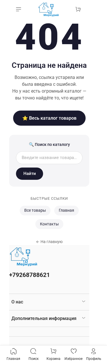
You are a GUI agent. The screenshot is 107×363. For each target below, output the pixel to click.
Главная (66, 210)
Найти (29, 173)
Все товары (35, 210)
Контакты (49, 224)
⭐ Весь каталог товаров (49, 118)
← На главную (49, 241)
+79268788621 (29, 275)
